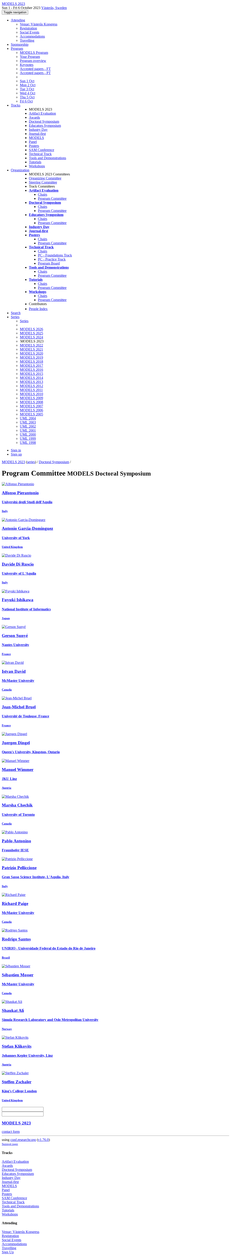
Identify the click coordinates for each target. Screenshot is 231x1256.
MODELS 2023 (13, 462)
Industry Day (38, 129)
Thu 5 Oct (27, 97)
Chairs (42, 194)
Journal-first (37, 134)
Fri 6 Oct (26, 101)
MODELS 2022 (31, 345)
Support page (10, 1144)
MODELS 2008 (31, 402)
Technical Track (40, 154)
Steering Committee (43, 182)
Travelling (27, 40)
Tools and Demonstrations (47, 158)
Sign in (16, 450)
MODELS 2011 (31, 390)
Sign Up (8, 1252)
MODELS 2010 (31, 394)
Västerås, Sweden (54, 8)
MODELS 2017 (31, 365)
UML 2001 (28, 430)
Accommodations (32, 36)
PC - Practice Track (52, 259)
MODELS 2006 (31, 410)
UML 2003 (28, 422)
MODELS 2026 (31, 329)
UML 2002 (28, 426)
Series (24, 321)
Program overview (33, 61)
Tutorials (35, 162)
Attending (18, 20)
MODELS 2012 (31, 386)
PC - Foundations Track (55, 255)
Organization (20, 170)
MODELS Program (34, 52)
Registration (28, 28)
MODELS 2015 (31, 374)
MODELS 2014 (31, 378)
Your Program (30, 57)
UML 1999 (28, 438)
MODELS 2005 (31, 414)
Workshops (37, 166)
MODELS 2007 (31, 406)
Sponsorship (19, 44)
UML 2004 (28, 418)
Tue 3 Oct (27, 89)
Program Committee (52, 198)
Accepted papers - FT (35, 69)
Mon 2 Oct (27, 85)
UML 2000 (28, 434)
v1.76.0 (43, 1140)
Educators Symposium (45, 125)
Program (17, 48)
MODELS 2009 (31, 398)
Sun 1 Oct (27, 81)
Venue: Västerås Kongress (38, 24)
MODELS (36, 138)
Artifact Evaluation (42, 113)
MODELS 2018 (31, 361)
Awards (34, 117)
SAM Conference (41, 150)
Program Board (49, 263)
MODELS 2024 (31, 337)
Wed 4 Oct (27, 93)
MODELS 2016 (31, 370)
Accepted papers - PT (35, 73)
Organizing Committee (45, 178)
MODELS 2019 (31, 357)
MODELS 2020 (31, 353)
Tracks (15, 105)
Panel (33, 142)
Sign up (16, 454)
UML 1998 (28, 442)
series (31, 462)
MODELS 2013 (31, 382)
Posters (34, 146)
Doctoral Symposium (44, 121)
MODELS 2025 (31, 333)
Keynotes (26, 65)
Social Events (29, 32)
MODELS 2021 (31, 349)
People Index (38, 309)
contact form (11, 1132)
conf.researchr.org (23, 1140)
